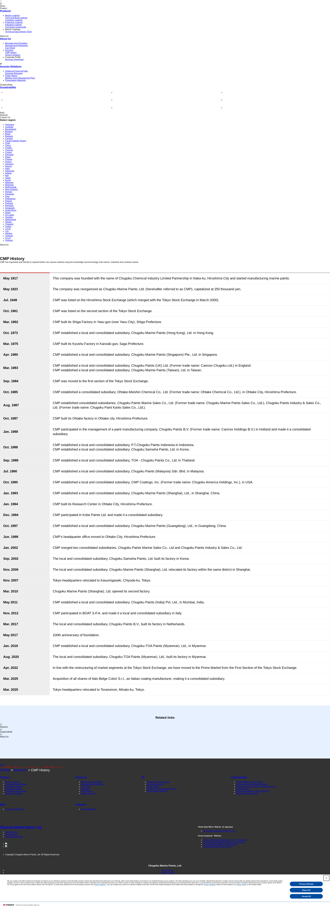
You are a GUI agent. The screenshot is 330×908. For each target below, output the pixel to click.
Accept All (306, 896)
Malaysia (9, 182)
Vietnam (9, 240)
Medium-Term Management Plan (20, 78)
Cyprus (8, 152)
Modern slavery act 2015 (247, 793)
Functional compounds (15, 27)
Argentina (9, 125)
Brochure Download (14, 59)
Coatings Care (230, 100)
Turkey (8, 226)
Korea (8, 180)
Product (4, 777)
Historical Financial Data (16, 71)
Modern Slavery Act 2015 (235, 108)
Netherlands (10, 187)
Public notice (153, 786)
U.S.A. (8, 238)
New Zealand (11, 189)
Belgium (9, 131)
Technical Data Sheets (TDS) (18, 32)
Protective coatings (14, 22)
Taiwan (8, 222)
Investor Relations (11, 66)
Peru (7, 196)
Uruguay (9, 236)
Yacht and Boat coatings (16, 18)
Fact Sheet (10, 48)
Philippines (10, 199)
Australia (9, 127)
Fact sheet (86, 786)
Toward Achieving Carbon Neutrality (20, 100)
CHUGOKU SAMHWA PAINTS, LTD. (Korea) (224, 842)
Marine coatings (12, 15)
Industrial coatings (13, 25)
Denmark (9, 155)
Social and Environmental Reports (251, 784)
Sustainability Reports (234, 92)
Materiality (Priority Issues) (126, 92)
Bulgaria (9, 136)
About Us (5, 38)
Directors (9, 50)
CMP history (86, 791)
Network (81, 804)
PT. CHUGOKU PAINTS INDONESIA (220, 844)
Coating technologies (15, 809)
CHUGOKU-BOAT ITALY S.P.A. (218, 847)
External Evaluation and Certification (20, 108)
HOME (5, 770)
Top (1, 765)
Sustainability (8, 87)
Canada (9, 138)
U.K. (7, 231)
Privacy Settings (306, 884)
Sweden (9, 217)
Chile (7, 143)
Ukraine (8, 233)
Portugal (9, 203)
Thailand (9, 224)
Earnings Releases (14, 73)
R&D (2, 804)
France (8, 162)
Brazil (7, 134)
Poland (8, 201)
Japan (8, 178)
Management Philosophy (16, 46)
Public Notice (11, 76)
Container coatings (13, 20)
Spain (8, 212)
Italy (7, 175)
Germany (9, 164)
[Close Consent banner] (326, 878)
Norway (8, 192)
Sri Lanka (9, 215)
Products (5, 11)
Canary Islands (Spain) (15, 141)
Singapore (10, 208)
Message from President (16, 43)
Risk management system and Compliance (133, 108)
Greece (8, 166)
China (8, 145)
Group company (88, 793)
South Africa (10, 210)
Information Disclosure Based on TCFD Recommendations (140, 100)
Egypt (7, 157)
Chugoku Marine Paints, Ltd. (21, 827)
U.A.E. (8, 229)
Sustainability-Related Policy (17, 92)
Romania (9, 206)
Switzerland (10, 219)
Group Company (12, 55)
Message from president (92, 782)
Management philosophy (92, 784)
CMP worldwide (88, 809)
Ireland (8, 173)
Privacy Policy (11, 834)
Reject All (306, 890)
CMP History (11, 52)
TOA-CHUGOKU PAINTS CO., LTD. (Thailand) (225, 840)
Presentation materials (157, 791)
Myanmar (9, 185)
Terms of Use (11, 832)
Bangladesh (10, 129)
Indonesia (9, 171)
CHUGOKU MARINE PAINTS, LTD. (219, 831)
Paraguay (9, 194)
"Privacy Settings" (100, 884)
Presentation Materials (15, 80)
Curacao (9, 150)
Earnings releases (155, 784)
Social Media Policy (14, 837)
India (7, 169)
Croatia (8, 148)
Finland (8, 159)
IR (143, 777)
